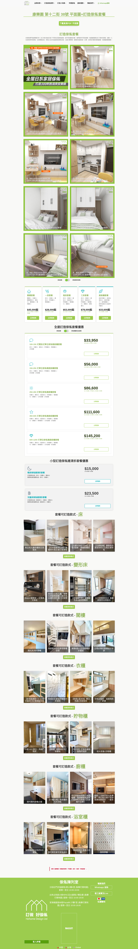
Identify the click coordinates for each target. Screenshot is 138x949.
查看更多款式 (69, 556)
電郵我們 (101, 883)
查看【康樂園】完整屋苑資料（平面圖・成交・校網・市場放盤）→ (69, 869)
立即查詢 (33, 318)
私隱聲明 (101, 902)
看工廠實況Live (101, 893)
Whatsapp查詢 (104, 3)
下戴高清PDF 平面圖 (69, 23)
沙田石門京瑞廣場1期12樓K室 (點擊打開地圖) (69, 887)
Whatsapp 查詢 (101, 887)
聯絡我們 (69, 928)
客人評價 (36, 942)
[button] (38, 3)
